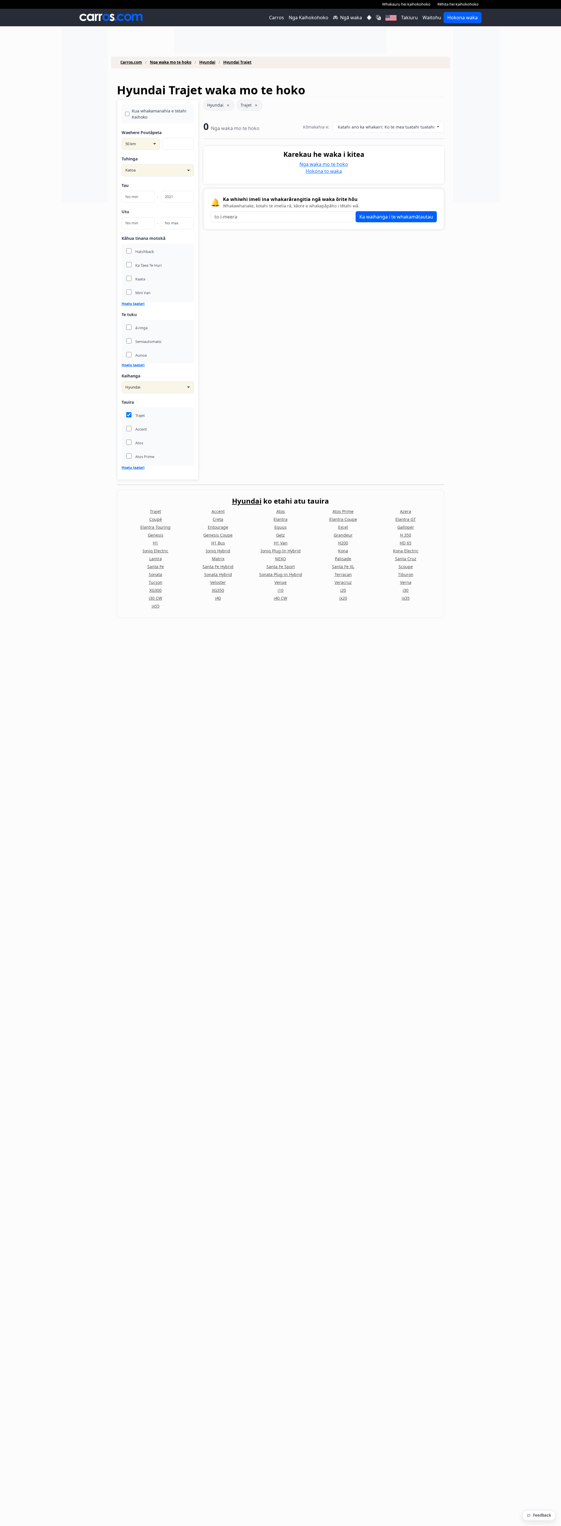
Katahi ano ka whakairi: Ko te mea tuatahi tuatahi (387, 127)
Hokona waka (462, 17)
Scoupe (406, 566)
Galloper (405, 527)
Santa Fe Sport (280, 566)
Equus (280, 527)
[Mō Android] (369, 17)
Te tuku (129, 314)
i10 (280, 590)
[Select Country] (391, 17)
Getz (280, 535)
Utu (125, 211)
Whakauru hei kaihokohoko (406, 4)
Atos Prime (343, 511)
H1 (155, 543)
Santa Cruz (405, 558)
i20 (343, 590)
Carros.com (131, 62)
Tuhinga (130, 159)
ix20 (343, 598)
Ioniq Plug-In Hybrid (281, 551)
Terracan (343, 574)
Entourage (218, 527)
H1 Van (281, 543)
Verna (405, 582)
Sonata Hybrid (218, 574)
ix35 (406, 598)
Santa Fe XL (343, 566)
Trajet (246, 105)
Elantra (280, 519)
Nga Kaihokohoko (308, 17)
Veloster (218, 582)
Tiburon (405, 574)
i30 (405, 590)
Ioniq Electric (155, 551)
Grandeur (343, 535)
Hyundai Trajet (237, 62)
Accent (218, 511)
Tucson (155, 582)
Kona (343, 551)
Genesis (155, 535)
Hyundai (207, 62)
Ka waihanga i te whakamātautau (396, 217)
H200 (343, 543)
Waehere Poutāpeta (142, 132)
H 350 (405, 535)
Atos (280, 511)
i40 (218, 598)
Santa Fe (155, 566)
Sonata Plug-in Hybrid (280, 574)
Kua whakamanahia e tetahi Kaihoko (159, 114)
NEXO (280, 558)
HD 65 (405, 543)
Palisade (343, 558)
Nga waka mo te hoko (170, 62)
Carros (276, 17)
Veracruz (343, 582)
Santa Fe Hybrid (217, 566)
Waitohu (432, 17)
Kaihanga (131, 376)
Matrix (218, 558)
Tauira (128, 402)
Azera (405, 511)
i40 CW (280, 598)
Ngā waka (351, 17)
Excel (343, 527)
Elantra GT (405, 519)
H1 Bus (218, 543)
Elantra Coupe (343, 519)
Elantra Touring (155, 527)
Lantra (155, 558)
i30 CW (155, 598)
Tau (125, 185)
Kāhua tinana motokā (143, 238)
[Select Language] (378, 17)
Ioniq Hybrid (218, 551)
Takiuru (409, 17)
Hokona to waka (324, 171)
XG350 (218, 590)
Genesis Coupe (218, 535)
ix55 (156, 606)
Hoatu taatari (133, 304)
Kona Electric (405, 551)
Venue (280, 582)
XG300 (155, 590)
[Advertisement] (84, 115)
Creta (218, 519)
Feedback (542, 1515)
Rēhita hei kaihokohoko (458, 4)
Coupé (155, 519)
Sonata (155, 574)
